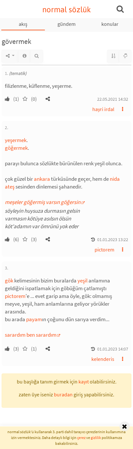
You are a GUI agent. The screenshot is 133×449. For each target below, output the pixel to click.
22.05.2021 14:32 (112, 99)
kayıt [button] (83, 381)
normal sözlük (66, 9)
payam (34, 319)
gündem (66, 24)
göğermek (16, 147)
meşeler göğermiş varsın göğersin (42, 202)
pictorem (104, 249)
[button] (48, 99)
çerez (81, 437)
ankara (42, 178)
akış (23, 24)
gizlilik (96, 437)
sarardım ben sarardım (30, 334)
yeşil (82, 280)
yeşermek (15, 140)
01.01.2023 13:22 (112, 239)
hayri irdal (103, 109)
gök (9, 280)
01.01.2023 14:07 (112, 349)
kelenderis (102, 359)
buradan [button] (63, 394)
